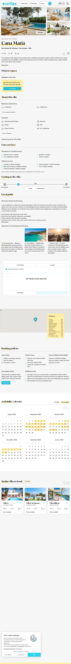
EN (60, 3)
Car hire (30, 188)
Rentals (6, 38)
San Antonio (14, 38)
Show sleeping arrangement (9, 112)
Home (2, 38)
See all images (12, 88)
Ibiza (10, 38)
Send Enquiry (20, 292)
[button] (68, 226)
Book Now (52, 292)
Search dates (6, 382)
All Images (40, 32)
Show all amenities (6, 133)
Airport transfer (40, 188)
